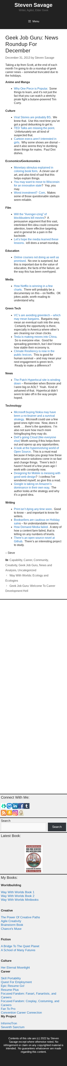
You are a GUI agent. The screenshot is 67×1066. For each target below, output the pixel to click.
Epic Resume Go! (12, 986)
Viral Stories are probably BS (32, 117)
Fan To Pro (8, 1009)
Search (5, 820)
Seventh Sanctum (12, 1027)
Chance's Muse (11, 929)
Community (41, 560)
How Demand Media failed (31, 527)
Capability (15, 560)
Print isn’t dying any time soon (33, 509)
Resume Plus (10, 990)
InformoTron (9, 1023)
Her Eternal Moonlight (15, 967)
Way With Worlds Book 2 (17, 896)
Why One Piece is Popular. (31, 88)
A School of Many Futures (18, 950)
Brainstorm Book (12, 925)
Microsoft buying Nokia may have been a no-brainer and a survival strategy (35, 416)
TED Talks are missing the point (34, 128)
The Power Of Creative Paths (20, 917)
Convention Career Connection (21, 1012)
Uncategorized (27, 570)
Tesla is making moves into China (35, 336)
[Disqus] (33, 650)
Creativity (11, 565)
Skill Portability (11, 978)
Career (28, 560)
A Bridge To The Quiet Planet (20, 946)
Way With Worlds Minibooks (20, 899)
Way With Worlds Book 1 (17, 892)
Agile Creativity (11, 921)
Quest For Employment (16, 982)
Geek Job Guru (28, 565)
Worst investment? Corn (29, 192)
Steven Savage (33, 5)
